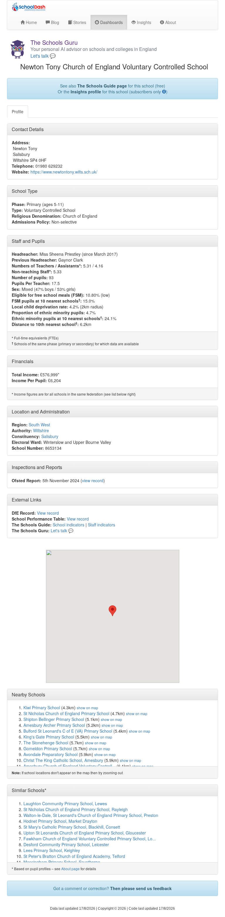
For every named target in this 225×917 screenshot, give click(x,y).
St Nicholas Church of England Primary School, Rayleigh (75, 809)
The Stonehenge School (45, 743)
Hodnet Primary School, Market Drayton (60, 821)
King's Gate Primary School (48, 737)
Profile (17, 111)
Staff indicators (101, 525)
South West (39, 424)
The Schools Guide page (102, 86)
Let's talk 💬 (43, 56)
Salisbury (49, 436)
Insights (143, 22)
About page (70, 868)
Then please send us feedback (141, 888)
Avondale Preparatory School (50, 754)
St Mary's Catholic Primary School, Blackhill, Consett (71, 827)
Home (31, 22)
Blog (54, 22)
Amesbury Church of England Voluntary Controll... (69, 766)
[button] (112, 611)
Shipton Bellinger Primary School (53, 719)
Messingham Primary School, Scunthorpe (61, 862)
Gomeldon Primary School (47, 748)
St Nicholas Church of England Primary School (66, 713)
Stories (79, 22)
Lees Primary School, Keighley (51, 850)
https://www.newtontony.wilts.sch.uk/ (63, 172)
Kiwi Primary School (41, 707)
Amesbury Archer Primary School (54, 725)
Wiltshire (41, 430)
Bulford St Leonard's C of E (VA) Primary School (67, 731)
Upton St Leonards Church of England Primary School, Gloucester (84, 833)
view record (92, 480)
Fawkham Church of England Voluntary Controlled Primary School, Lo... (89, 839)
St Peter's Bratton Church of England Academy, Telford (74, 856)
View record (48, 513)
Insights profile (86, 92)
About (170, 22)
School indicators (68, 525)
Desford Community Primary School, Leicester (66, 844)
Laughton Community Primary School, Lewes (65, 803)
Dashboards (111, 22)
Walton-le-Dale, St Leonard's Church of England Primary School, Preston (90, 815)
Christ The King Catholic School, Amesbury (63, 760)
